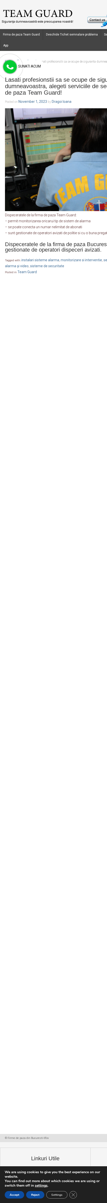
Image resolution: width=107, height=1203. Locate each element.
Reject (35, 1195)
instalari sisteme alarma (40, 260)
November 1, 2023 (32, 102)
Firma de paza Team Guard (21, 34)
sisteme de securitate (47, 266)
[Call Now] (9, 67)
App (5, 45)
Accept (14, 1195)
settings (41, 1185)
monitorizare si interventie (81, 260)
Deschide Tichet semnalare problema (72, 34)
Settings (56, 1195)
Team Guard (27, 272)
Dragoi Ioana (61, 102)
